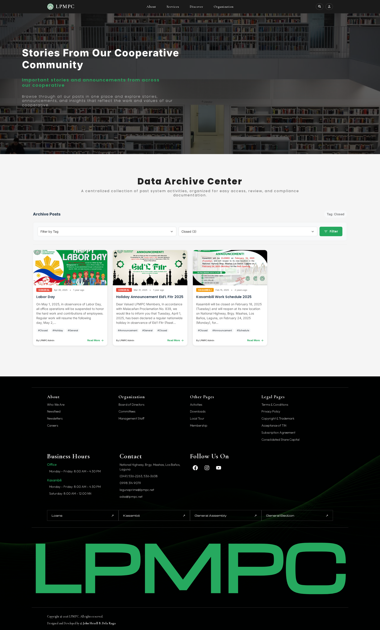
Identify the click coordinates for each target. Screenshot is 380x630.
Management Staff (131, 418)
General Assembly (226, 515)
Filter (331, 231)
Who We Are (55, 405)
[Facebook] (195, 467)
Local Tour (197, 418)
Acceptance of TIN (273, 425)
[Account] (329, 6)
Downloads (197, 411)
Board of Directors (131, 405)
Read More (95, 340)
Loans (83, 515)
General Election (297, 515)
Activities (196, 405)
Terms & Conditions (274, 405)
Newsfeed (53, 411)
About (151, 6)
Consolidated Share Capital (280, 440)
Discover (196, 6)
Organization (224, 6)
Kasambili (154, 515)
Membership (198, 425)
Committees (127, 411)
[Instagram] (207, 467)
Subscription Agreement (278, 433)
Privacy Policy (270, 411)
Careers (52, 425)
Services (173, 6)
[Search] (319, 6)
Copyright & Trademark (277, 418)
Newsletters (54, 418)
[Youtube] (218, 467)
